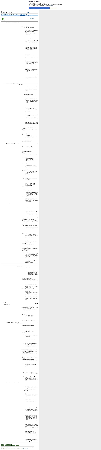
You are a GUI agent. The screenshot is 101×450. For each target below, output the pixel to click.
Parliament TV (27, 15)
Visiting (23, 14)
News (29, 15)
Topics (31, 15)
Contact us (6, 448)
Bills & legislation (14, 15)
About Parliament (16, 14)
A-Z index (2, 448)
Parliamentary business (5, 14)
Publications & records (22, 15)
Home (1, 14)
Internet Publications (32, 18)
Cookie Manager (27, 448)
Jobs (13, 448)
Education (25, 14)
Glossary (4, 448)
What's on (11, 15)
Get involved (20, 14)
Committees (18, 15)
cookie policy (50, 5)
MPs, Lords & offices (11, 14)
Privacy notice (22, 448)
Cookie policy (24, 448)
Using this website (16, 448)
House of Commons (3, 15)
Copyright (19, 448)
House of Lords (7, 15)
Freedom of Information (10, 448)
